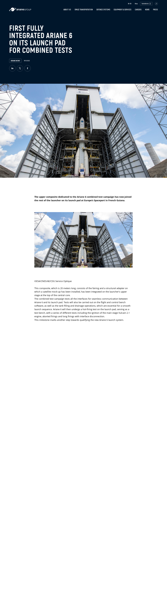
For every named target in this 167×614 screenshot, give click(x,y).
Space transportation (84, 9)
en (128, 4)
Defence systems (103, 9)
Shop (136, 4)
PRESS (155, 9)
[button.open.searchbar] (156, 4)
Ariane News (15, 61)
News (147, 9)
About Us (67, 9)
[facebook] (27, 68)
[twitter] (20, 68)
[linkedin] (12, 68)
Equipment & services (122, 9)
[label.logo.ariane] (20, 11)
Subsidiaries (145, 4)
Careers (138, 9)
